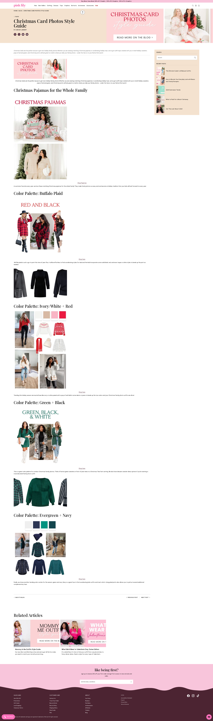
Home (15, 10)
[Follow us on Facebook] (188, 695)
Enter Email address (88, 682)
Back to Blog (20, 597)
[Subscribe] (131, 682)
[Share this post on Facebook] (23, 34)
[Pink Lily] (20, 5)
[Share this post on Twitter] (19, 34)
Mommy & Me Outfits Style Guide (28, 649)
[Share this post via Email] (15, 34)
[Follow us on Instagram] (193, 695)
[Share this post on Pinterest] (27, 34)
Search (160, 57)
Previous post (133, 597)
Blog (20, 10)
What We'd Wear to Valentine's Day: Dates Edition (80, 649)
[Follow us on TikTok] (198, 695)
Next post (145, 597)
